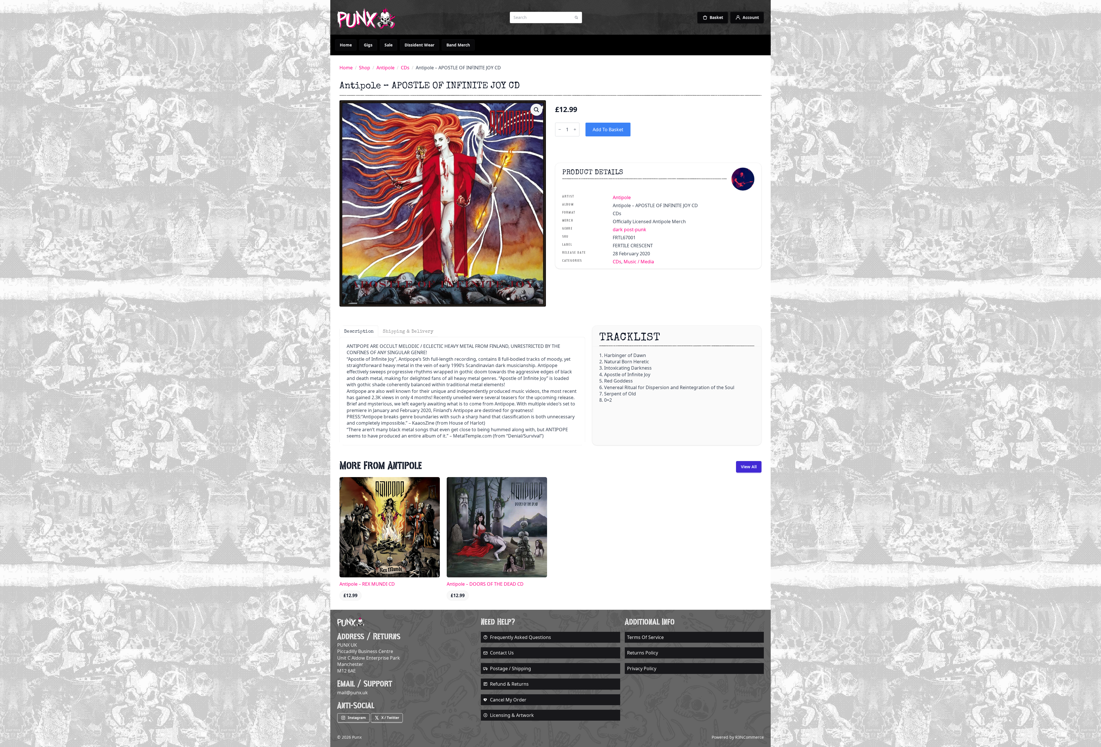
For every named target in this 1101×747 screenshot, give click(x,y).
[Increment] (575, 129)
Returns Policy (642, 653)
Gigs (368, 45)
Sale (388, 45)
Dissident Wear (419, 45)
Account (751, 17)
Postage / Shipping (510, 668)
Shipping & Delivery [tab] (408, 331)
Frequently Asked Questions (520, 637)
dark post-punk (629, 229)
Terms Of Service (645, 637)
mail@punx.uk (352, 692)
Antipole (385, 67)
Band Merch (458, 45)
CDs (405, 67)
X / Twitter (390, 717)
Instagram (357, 717)
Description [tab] (359, 331)
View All (749, 466)
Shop (364, 67)
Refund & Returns (509, 684)
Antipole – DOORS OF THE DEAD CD (485, 584)
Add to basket (608, 129)
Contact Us (502, 653)
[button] (536, 110)
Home (346, 45)
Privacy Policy (641, 668)
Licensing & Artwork (512, 715)
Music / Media (639, 261)
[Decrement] (560, 129)
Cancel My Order (508, 700)
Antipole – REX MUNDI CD (367, 584)
